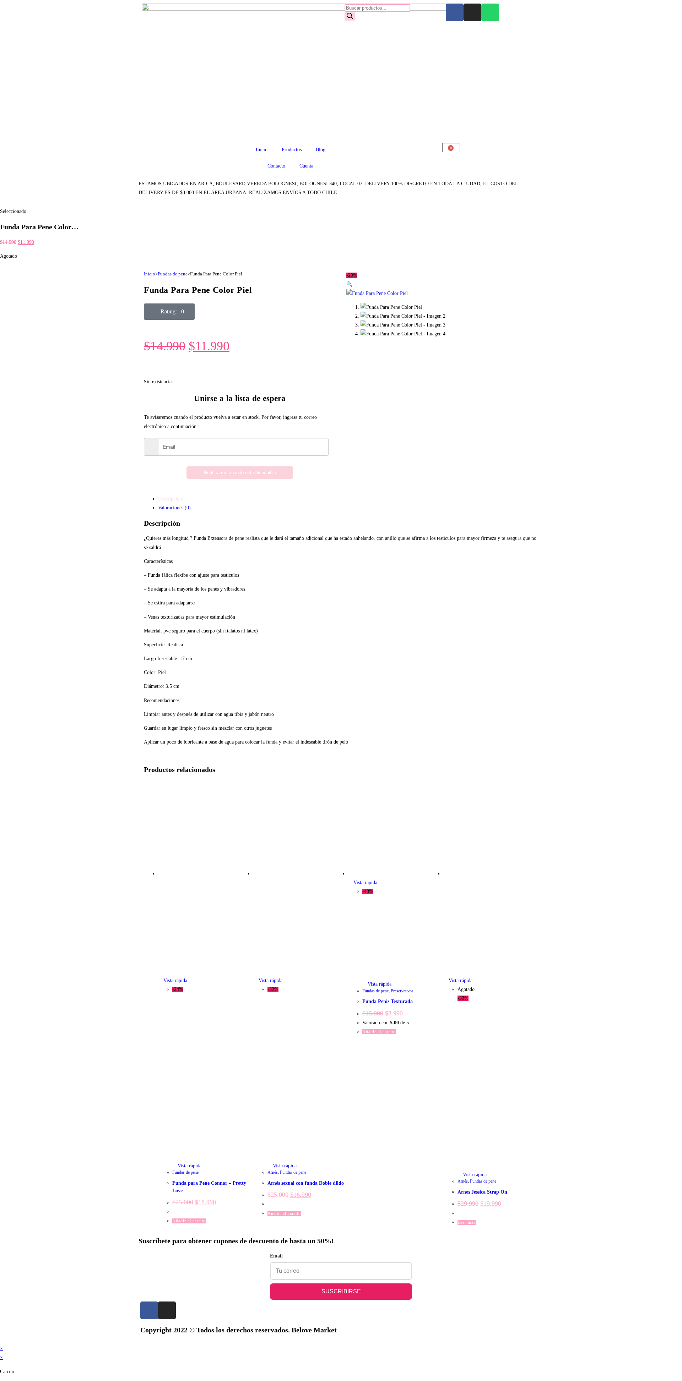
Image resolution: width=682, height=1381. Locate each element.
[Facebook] (455, 12)
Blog (320, 149)
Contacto (276, 166)
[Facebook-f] (149, 1310)
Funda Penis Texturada (387, 1001)
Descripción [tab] (170, 499)
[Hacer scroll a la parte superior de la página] (2, 1339)
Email (276, 1256)
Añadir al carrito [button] (189, 1220)
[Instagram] (472, 12)
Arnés (272, 1172)
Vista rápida (174, 980)
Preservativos (402, 990)
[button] (169, 311)
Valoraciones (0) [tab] (174, 507)
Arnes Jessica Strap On (482, 1192)
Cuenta (306, 166)
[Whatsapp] (490, 12)
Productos (292, 149)
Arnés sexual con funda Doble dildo (305, 1183)
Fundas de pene (173, 273)
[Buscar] (350, 16)
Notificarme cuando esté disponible (240, 472)
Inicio (261, 149)
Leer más (467, 1222)
